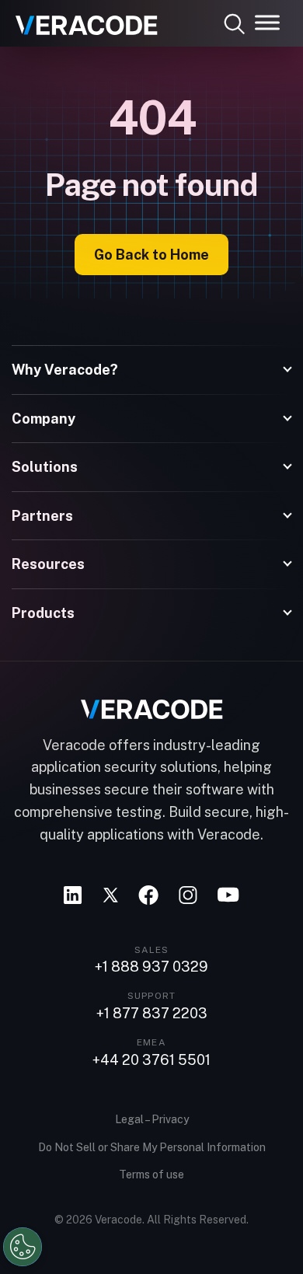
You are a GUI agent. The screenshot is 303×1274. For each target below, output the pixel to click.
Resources (48, 564)
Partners (42, 516)
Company (43, 418)
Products (43, 613)
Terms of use (151, 1174)
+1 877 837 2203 (151, 1014)
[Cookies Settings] (22, 1246)
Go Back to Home (151, 254)
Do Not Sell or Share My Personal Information (152, 1147)
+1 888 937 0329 (151, 967)
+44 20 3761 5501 (151, 1060)
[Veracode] (81, 19)
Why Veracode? (65, 369)
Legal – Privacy (152, 1119)
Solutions (45, 467)
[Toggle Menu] (267, 22)
